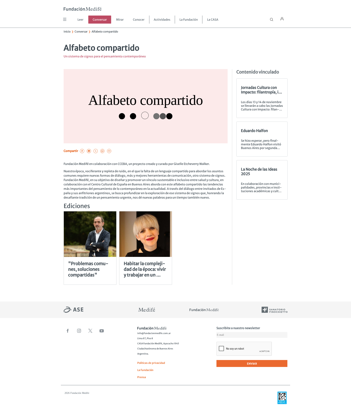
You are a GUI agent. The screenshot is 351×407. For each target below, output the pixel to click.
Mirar (120, 19)
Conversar (100, 19)
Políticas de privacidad (151, 363)
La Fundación (189, 19)
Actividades (162, 19)
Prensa (141, 377)
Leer (80, 19)
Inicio (67, 31)
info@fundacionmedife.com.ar (154, 333)
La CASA (212, 19)
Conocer (138, 19)
